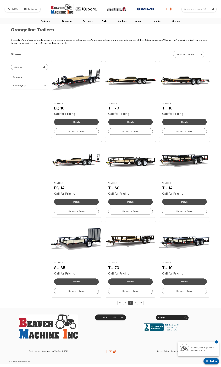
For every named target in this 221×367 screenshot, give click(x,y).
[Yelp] (110, 350)
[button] (13, 9)
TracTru (57, 351)
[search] (213, 9)
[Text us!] (211, 361)
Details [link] (76, 122)
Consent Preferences (19, 361)
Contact (176, 21)
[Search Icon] (44, 67)
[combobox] (199, 9)
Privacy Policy (163, 351)
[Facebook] (166, 9)
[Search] (185, 317)
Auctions (122, 21)
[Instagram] (170, 9)
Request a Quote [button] (76, 131)
